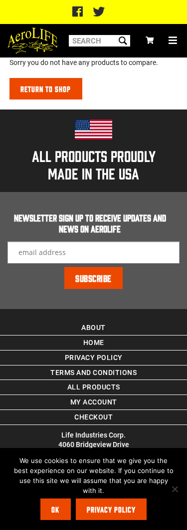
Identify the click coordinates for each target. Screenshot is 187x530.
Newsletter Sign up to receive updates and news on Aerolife (90, 223)
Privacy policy (111, 509)
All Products (93, 387)
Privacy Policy (94, 357)
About (93, 327)
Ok (55, 509)
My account (93, 401)
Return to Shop (45, 88)
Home (93, 342)
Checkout (93, 417)
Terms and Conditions (93, 372)
